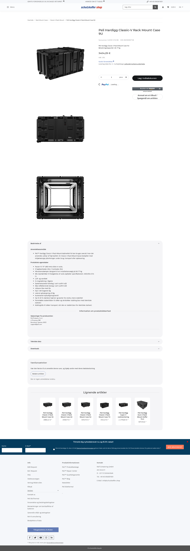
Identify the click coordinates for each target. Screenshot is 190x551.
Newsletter (66, 483)
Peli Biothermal (67, 487)
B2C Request (32, 471)
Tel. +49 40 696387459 (105, 477)
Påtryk (30, 487)
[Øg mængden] (126, 77)
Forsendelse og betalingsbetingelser (41, 502)
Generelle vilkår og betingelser (39, 513)
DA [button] (180, 7)
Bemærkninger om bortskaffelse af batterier (40, 507)
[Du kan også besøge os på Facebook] (30, 538)
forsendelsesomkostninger (55, 543)
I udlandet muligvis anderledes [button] (134, 64)
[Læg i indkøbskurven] (29, 27)
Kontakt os (31, 494)
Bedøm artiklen (38, 374)
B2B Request (32, 467)
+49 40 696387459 (155, 1)
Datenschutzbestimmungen (85, 448)
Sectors (30, 490)
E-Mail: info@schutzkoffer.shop (108, 481)
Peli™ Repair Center (69, 471)
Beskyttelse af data (34, 520)
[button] (162, 7)
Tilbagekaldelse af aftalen (43, 530)
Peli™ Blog (66, 479)
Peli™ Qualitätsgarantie (71, 475)
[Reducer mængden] (101, 77)
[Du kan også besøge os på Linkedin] (51, 538)
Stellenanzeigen (33, 479)
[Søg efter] (155, 7)
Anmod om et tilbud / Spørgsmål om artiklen (147, 96)
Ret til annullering (34, 516)
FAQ (29, 475)
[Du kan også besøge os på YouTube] (40, 538)
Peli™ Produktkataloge (70, 467)
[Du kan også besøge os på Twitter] (35, 538)
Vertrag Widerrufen (35, 483)
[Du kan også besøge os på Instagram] (46, 538)
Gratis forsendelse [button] (106, 62)
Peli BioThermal (33, 498)
